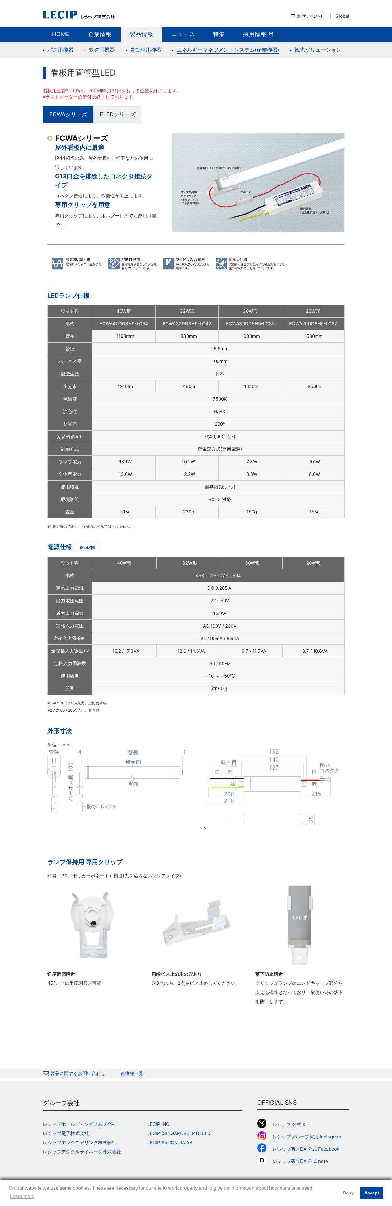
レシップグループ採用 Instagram (307, 1137)
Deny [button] (348, 1192)
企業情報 (99, 34)
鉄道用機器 (102, 50)
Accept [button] (371, 1192)
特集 (219, 34)
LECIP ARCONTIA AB (169, 1142)
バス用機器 (60, 50)
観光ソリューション (318, 50)
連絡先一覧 (131, 1073)
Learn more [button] (22, 1196)
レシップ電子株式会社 (66, 1133)
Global (342, 16)
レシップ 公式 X (289, 1124)
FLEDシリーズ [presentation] (118, 114)
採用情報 (255, 34)
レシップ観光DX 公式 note (303, 1161)
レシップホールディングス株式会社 (79, 1124)
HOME (61, 34)
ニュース (183, 34)
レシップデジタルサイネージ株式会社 (82, 1152)
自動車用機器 (145, 50)
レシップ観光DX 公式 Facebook (306, 1149)
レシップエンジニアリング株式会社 (79, 1142)
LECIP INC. (159, 1124)
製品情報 (141, 34)
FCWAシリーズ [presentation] (68, 114)
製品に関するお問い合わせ (77, 1073)
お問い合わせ (311, 16)
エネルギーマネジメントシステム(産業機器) (228, 50)
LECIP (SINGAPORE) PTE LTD (179, 1133)
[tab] (68, 114)
